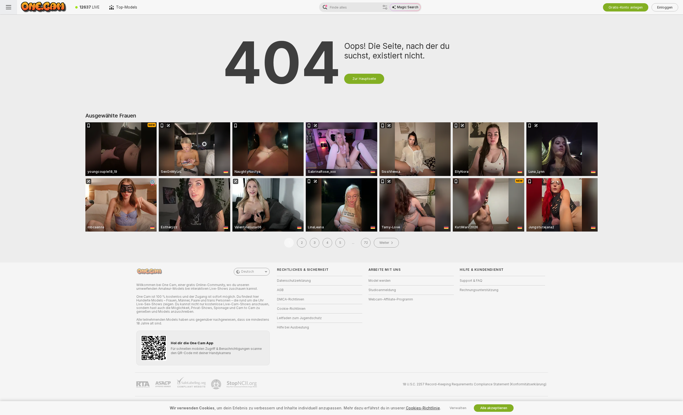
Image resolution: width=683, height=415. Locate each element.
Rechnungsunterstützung (479, 290)
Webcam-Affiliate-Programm (390, 299)
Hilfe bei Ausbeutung (293, 327)
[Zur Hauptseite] (43, 7)
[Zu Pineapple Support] (216, 384)
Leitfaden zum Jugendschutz (299, 318)
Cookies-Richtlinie (423, 408)
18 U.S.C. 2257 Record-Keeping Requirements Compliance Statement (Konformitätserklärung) (474, 384)
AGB (280, 290)
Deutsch (247, 271)
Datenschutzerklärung (294, 281)
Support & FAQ (471, 281)
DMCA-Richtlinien (290, 299)
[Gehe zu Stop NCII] (242, 384)
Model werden (379, 281)
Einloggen (665, 7)
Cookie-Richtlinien (291, 309)
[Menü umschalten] (8, 7)
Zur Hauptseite (364, 79)
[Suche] (385, 7)
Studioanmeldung (382, 290)
